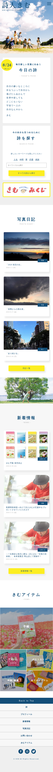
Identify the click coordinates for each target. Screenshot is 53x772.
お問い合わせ (26, 736)
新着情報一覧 (26, 571)
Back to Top (26, 701)
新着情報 (26, 721)
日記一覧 (26, 368)
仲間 (22, 160)
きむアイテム (26, 743)
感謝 (37, 160)
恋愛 (31, 160)
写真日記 (26, 729)
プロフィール (26, 714)
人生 (16, 160)
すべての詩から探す (26, 173)
